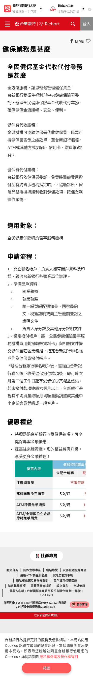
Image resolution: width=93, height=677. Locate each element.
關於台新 (12, 570)
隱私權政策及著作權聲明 (32, 580)
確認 (46, 668)
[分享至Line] (78, 41)
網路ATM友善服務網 (33, 575)
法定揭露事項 (17, 585)
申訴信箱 (79, 585)
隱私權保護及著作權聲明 (59, 656)
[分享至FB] (70, 41)
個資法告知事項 (63, 575)
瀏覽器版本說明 (41, 585)
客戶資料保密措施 (65, 580)
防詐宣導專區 (32, 570)
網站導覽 (52, 570)
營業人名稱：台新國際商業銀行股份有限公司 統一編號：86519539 (47, 593)
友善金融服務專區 (74, 570)
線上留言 (62, 585)
